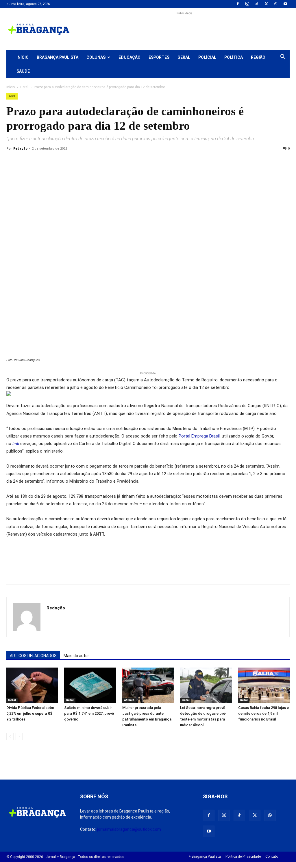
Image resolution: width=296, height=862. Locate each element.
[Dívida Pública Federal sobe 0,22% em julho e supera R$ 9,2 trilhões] (32, 685)
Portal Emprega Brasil (199, 436)
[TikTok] (256, 4)
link (15, 443)
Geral (183, 57)
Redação (20, 148)
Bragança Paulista (57, 57)
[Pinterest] (52, 162)
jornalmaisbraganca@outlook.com (129, 829)
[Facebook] (237, 4)
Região (258, 57)
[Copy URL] (12, 162)
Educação (129, 57)
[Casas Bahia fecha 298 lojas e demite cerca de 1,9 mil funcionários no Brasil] (264, 685)
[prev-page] (10, 736)
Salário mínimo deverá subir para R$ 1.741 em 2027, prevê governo (89, 713)
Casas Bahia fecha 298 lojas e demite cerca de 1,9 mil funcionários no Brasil (263, 713)
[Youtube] (285, 4)
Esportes (159, 57)
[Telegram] (92, 162)
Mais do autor (76, 655)
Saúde (23, 71)
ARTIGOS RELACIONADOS (33, 655)
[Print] (78, 162)
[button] (283, 57)
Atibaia (129, 700)
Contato (271, 856)
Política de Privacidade (243, 856)
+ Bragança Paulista (204, 856)
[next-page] (19, 736)
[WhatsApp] (275, 4)
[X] (266, 4)
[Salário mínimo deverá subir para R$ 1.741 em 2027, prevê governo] (90, 685)
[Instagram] (247, 4)
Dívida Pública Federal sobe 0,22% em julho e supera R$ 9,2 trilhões (30, 713)
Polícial (207, 57)
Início (22, 57)
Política (233, 57)
